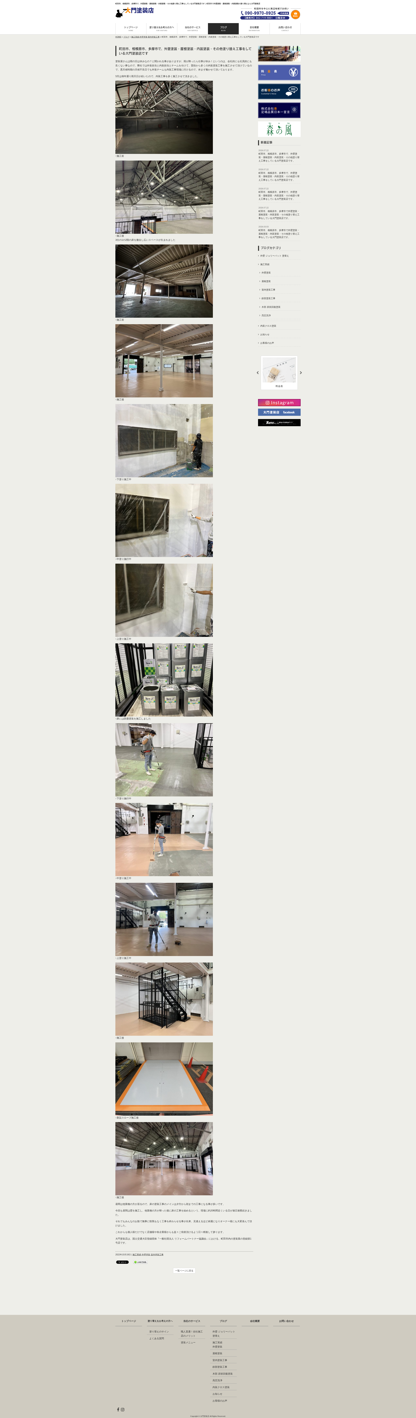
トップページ (128, 1321)
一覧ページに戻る (184, 1270)
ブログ (126, 37)
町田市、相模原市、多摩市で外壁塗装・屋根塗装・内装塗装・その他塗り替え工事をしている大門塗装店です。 (279, 213)
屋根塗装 (266, 281)
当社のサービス (191, 1321)
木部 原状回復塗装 (271, 307)
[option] (279, 372)
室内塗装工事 (154, 37)
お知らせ (264, 334)
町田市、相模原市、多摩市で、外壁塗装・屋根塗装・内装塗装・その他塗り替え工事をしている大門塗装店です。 (279, 155)
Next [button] (301, 372)
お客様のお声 (267, 343)
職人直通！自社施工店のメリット (192, 1333)
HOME (118, 37)
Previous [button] (257, 372)
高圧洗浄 (266, 315)
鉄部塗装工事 (268, 298)
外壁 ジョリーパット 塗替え (274, 255)
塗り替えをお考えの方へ (160, 1321)
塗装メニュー (188, 1342)
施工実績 (135, 37)
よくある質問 (156, 1338)
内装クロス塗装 (268, 326)
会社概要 (255, 1321)
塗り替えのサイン (159, 1331)
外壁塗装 (143, 37)
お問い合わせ (286, 1321)
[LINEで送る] (140, 1262)
